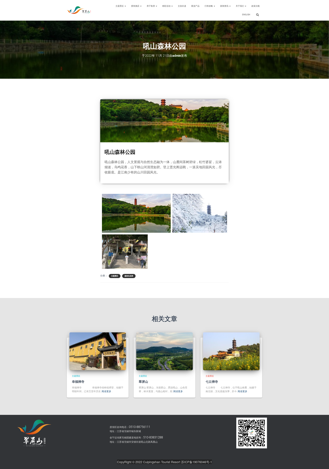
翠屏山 (143, 381)
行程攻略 (209, 6)
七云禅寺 (212, 381)
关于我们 (240, 6)
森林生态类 (129, 276)
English (246, 14)
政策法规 (255, 6)
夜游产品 (195, 6)
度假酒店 (135, 6)
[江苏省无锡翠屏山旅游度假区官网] (78, 10)
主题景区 (119, 6)
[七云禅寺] (231, 351)
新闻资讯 (224, 6)
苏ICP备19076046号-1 (196, 462)
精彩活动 (166, 6)
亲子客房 (151, 6)
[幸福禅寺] (97, 351)
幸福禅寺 (78, 381)
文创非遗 (182, 6)
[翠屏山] (164, 351)
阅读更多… (107, 391)
